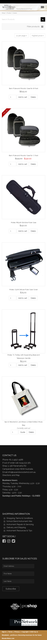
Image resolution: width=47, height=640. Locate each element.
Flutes (9, 13)
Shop (3, 13)
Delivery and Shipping (16, 527)
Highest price (37, 36)
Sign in (4, 632)
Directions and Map (11, 475)
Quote (22, 432)
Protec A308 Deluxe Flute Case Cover (23, 289)
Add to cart (22, 97)
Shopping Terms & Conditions (20, 518)
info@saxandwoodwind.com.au (22, 472)
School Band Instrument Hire (19, 521)
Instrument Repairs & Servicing (20, 524)
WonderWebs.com (8, 638)
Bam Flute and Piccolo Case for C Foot (23, 155)
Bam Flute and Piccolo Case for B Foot (23, 88)
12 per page (21, 36)
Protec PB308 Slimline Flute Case (23, 222)
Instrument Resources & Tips (19, 530)
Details (33, 97)
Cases (15, 13)
